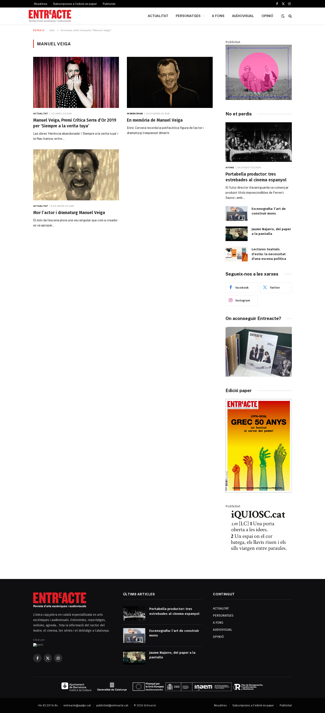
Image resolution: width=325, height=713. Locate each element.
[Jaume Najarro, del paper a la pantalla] (237, 233)
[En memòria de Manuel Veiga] (170, 82)
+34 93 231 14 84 (48, 705)
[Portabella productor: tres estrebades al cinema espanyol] (259, 142)
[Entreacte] (50, 16)
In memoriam (135, 113)
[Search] (290, 16)
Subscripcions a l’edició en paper (75, 4)
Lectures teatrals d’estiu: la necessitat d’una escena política (269, 254)
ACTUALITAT (158, 16)
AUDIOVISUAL (243, 16)
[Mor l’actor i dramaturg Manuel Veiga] (76, 174)
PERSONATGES (188, 16)
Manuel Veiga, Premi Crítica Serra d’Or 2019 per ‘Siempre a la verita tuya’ (74, 123)
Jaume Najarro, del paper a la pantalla (271, 231)
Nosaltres (40, 4)
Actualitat (40, 113)
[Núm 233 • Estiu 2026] (259, 491)
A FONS (218, 16)
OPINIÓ (267, 16)
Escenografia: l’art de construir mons (269, 211)
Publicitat (109, 4)
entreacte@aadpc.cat (77, 705)
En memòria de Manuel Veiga (155, 120)
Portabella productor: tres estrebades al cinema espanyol (256, 177)
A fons (230, 167)
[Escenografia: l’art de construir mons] (237, 213)
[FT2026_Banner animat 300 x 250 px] (259, 99)
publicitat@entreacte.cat (112, 705)
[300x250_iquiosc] (259, 563)
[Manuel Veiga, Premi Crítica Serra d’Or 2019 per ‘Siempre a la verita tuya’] (76, 82)
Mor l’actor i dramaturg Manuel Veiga (69, 212)
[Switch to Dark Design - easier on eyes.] (283, 16)
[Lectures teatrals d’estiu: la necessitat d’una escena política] (237, 254)
